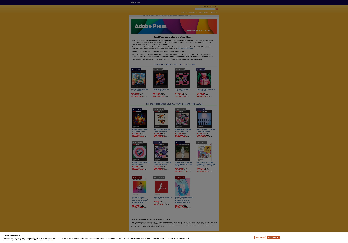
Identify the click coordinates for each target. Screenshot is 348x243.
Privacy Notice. (49, 240)
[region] (174, 237)
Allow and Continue (273, 237)
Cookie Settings (260, 237)
